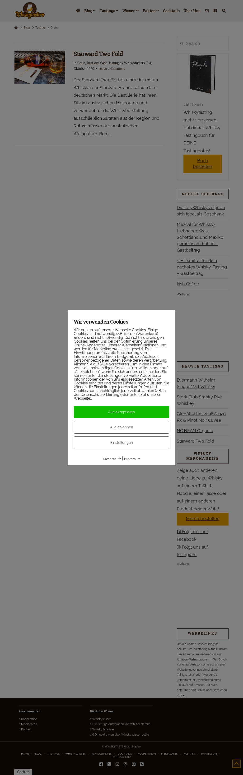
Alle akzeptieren (121, 412)
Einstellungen (121, 442)
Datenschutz (112, 459)
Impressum (132, 459)
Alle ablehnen (121, 427)
